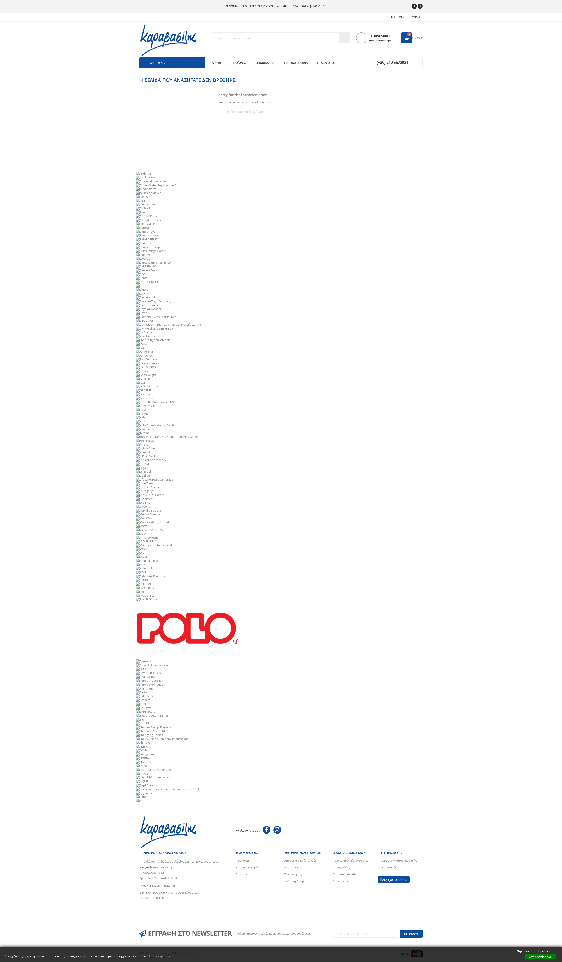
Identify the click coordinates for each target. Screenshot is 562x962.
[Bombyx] (143, 254)
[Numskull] (144, 568)
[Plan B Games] (147, 599)
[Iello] (140, 421)
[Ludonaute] (145, 498)
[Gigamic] (143, 378)
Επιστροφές (292, 867)
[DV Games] (145, 332)
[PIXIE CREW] (145, 595)
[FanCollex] (144, 355)
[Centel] (142, 278)
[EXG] (140, 347)
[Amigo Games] (147, 204)
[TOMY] (141, 750)
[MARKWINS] (145, 518)
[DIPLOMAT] (144, 320)
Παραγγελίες (341, 867)
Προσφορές (388, 867)
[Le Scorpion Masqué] (151, 460)
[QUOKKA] (143, 669)
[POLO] (187, 630)
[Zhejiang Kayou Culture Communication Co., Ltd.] (169, 789)
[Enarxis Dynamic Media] (153, 340)
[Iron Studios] (146, 429)
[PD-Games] (145, 587)
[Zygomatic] (144, 792)
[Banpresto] (145, 243)
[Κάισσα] (142, 796)
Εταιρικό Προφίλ (247, 867)
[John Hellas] (145, 440)
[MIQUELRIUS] (146, 541)
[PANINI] (142, 580)
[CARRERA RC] (146, 266)
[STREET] (142, 723)
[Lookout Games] (148, 487)
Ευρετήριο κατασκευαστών (399, 861)
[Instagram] (420, 6)
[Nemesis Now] (147, 560)
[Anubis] (142, 212)
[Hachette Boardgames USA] (156, 402)
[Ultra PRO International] (153, 777)
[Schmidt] (143, 700)
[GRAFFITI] (143, 390)
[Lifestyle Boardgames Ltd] (154, 479)
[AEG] (140, 200)
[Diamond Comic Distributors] (156, 316)
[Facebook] (414, 6)
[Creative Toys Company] (153, 301)
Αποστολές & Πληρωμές (300, 861)
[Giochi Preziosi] (147, 386)
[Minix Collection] (148, 537)
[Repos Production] (149, 680)
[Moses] (142, 553)
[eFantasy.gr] (145, 336)
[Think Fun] (144, 742)
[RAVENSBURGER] (148, 673)
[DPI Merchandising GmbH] (154, 328)
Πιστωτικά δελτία (344, 874)
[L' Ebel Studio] (146, 456)
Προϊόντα (242, 861)
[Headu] (142, 413)
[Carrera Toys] (146, 270)
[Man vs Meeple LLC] (150, 514)
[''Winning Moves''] (149, 193)
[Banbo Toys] (145, 231)
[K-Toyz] (142, 444)
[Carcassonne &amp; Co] (153, 262)
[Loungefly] (144, 491)
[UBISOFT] (143, 773)
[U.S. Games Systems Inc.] (154, 769)
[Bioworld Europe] (149, 247)
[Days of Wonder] (148, 309)
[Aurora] (142, 227)
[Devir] (141, 313)
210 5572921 (265, 6)
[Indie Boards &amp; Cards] (155, 425)
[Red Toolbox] (146, 676)
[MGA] (141, 533)
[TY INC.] (142, 765)
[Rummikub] (145, 688)
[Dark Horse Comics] (150, 305)
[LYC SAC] (143, 502)
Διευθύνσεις (341, 881)
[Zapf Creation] (147, 785)
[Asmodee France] (149, 220)
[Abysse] (143, 196)
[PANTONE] (144, 583)
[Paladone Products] (150, 576)
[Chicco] (142, 289)
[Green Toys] (145, 398)
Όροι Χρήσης (293, 874)
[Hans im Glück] (147, 405)
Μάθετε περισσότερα (161, 956)
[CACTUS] (143, 258)
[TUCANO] (143, 762)
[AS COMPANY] (146, 216)
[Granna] (143, 394)
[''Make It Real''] (147, 177)
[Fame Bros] (145, 351)
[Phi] (140, 591)
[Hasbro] (143, 409)
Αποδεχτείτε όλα (540, 957)
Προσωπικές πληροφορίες (350, 861)
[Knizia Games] (147, 448)
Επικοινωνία (395, 17)
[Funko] (142, 371)
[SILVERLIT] (144, 704)
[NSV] (140, 564)
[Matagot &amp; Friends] (153, 522)
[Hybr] (141, 417)
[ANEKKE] (143, 208)
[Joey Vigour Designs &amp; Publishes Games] (167, 436)
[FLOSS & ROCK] (147, 367)
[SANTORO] (144, 696)
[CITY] (140, 293)
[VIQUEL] (142, 781)
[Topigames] (145, 754)
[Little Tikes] (144, 483)
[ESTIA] (141, 344)
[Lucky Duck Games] (150, 495)
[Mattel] (142, 526)
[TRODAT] (143, 758)
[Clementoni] (145, 297)
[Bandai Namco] (147, 235)
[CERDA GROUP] (147, 281)
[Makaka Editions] (149, 510)
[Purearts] (143, 661)
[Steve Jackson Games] (152, 715)
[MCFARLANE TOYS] (149, 529)
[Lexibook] (144, 471)
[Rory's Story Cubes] (150, 684)
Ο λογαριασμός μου (349, 852)
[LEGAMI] (143, 464)
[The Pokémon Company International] (162, 738)
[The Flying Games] (149, 735)
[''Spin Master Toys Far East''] (156, 185)
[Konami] (143, 452)
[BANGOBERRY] (147, 239)
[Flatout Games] (147, 363)
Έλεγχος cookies (393, 879)
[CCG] (140, 274)
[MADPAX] (143, 506)
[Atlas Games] (146, 223)
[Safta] (141, 692)
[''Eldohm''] (144, 173)
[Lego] (141, 467)
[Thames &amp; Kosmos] (153, 727)
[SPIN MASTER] (146, 711)
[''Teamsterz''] (146, 189)
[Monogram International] (154, 545)
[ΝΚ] (139, 800)
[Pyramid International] (152, 665)
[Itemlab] (143, 432)
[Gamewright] (146, 375)
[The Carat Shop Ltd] (150, 731)
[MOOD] (142, 549)
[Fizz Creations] (147, 359)
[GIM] (140, 382)
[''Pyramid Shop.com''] (151, 181)
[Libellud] (143, 475)
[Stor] (140, 719)
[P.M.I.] (141, 572)
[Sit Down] (143, 707)
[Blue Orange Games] (151, 250)
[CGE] (140, 285)
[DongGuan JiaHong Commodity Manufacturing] (168, 324)
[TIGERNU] (143, 746)
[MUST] (141, 556)
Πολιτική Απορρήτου (298, 881)
